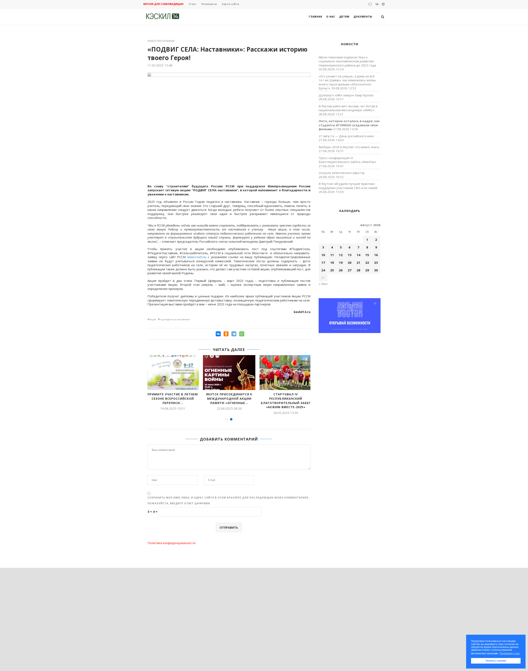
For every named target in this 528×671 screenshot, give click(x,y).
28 (358, 270)
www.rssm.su (196, 257)
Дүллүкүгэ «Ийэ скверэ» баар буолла (346, 95)
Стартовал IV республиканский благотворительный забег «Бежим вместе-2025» (286, 400)
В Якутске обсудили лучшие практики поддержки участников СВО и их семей (348, 186)
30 (376, 270)
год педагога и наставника (175, 319)
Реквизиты (209, 4)
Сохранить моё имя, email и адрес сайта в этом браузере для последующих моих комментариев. (228, 497)
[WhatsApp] (241, 333)
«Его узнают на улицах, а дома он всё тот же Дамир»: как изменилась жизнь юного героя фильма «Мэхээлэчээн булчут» (347, 82)
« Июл (323, 284)
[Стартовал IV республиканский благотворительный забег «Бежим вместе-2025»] (285, 372)
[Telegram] (233, 333)
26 (341, 270)
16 (376, 255)
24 (323, 270)
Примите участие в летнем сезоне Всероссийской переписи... (172, 398)
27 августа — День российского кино (346, 136)
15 (367, 255)
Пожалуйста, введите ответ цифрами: (179, 503)
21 (358, 262)
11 (332, 255)
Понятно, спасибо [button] (496, 660)
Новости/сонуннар (161, 41)
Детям (344, 16)
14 (358, 255)
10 (323, 255)
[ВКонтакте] (218, 333)
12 (341, 255)
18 (332, 262)
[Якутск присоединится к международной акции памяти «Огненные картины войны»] (229, 372)
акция (153, 319)
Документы (363, 16)
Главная (315, 16)
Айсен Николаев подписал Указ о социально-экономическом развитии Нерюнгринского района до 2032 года (347, 61)
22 (367, 262)
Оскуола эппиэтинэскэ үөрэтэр (342, 173)
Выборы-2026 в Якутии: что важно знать (349, 147)
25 (332, 270)
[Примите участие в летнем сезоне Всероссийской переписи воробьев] (172, 372)
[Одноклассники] (226, 333)
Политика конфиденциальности (171, 543)
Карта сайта (230, 4)
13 (349, 255)
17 (323, 262)
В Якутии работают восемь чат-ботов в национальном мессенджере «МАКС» (348, 108)
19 (341, 262)
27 (349, 270)
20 (349, 262)
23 (376, 262)
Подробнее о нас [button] (510, 653)
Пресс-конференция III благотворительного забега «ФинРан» (347, 160)
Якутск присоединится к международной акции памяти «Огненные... (229, 398)
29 (367, 270)
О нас (192, 4)
